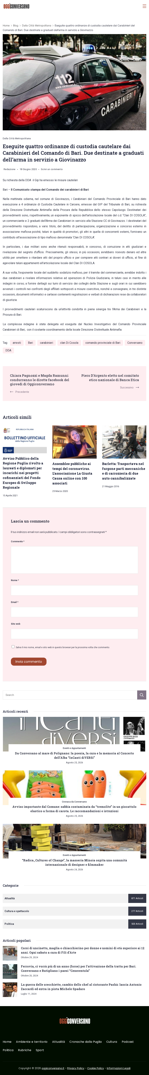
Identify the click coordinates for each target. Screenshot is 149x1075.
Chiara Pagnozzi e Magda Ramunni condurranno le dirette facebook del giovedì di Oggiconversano (39, 379)
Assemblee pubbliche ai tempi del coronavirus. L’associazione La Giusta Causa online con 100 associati (72, 473)
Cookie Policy (95, 1068)
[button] (7, 1067)
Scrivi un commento (52, 170)
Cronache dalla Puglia (85, 1042)
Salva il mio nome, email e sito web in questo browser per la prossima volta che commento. (63, 647)
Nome (15, 580)
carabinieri (46, 342)
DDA (8, 350)
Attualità (58, 1042)
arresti (17, 342)
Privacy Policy (75, 1068)
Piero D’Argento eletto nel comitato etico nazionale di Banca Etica (110, 377)
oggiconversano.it (53, 1068)
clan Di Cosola (69, 342)
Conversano (134, 342)
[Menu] (144, 6)
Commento (17, 541)
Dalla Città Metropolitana (17, 138)
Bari (30, 342)
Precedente (22, 391)
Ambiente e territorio (31, 1042)
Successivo (127, 387)
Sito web (15, 623)
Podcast (128, 1042)
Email (14, 602)
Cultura (111, 1042)
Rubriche (24, 1050)
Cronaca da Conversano (74, 801)
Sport (40, 1050)
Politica (8, 1050)
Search (141, 695)
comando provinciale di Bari (102, 342)
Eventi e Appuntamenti (74, 748)
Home (7, 1042)
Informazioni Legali (118, 1068)
